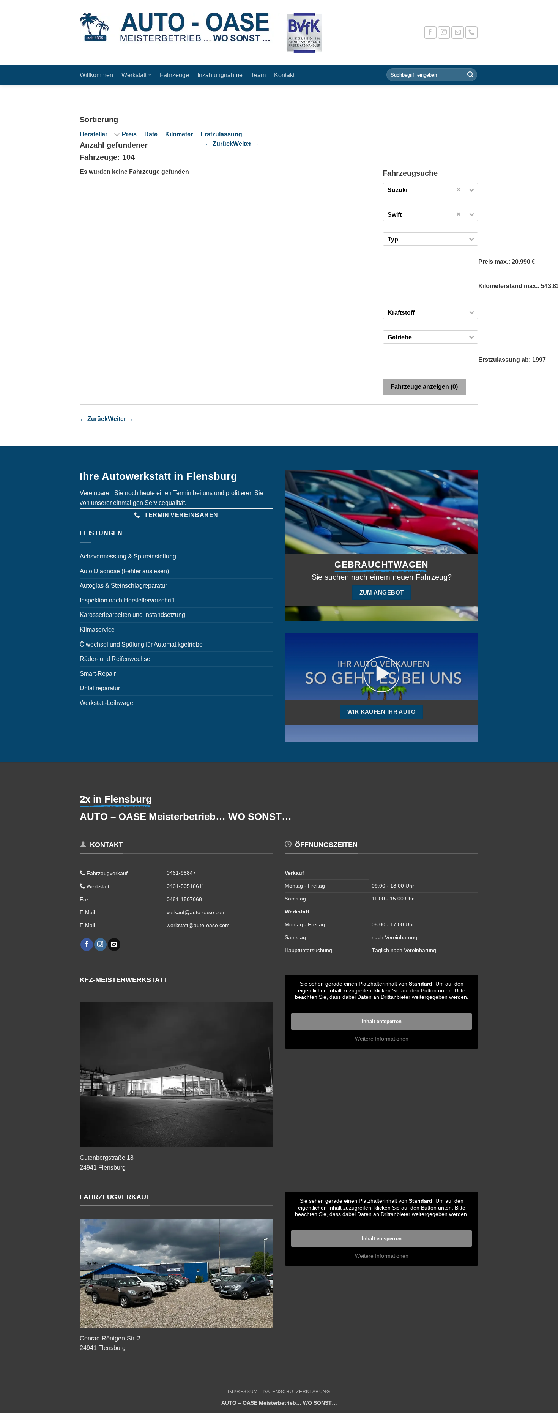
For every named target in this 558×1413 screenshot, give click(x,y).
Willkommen (96, 75)
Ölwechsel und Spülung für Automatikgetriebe (141, 644)
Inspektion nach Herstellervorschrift (127, 600)
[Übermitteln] (470, 74)
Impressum (243, 1391)
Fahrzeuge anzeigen (424, 386)
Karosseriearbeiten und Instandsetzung (132, 615)
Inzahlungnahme (220, 75)
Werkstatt (134, 75)
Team (258, 75)
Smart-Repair (98, 673)
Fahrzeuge (174, 75)
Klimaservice (97, 629)
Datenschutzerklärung (296, 1391)
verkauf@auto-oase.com (196, 912)
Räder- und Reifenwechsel (116, 659)
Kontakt (284, 75)
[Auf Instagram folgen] (444, 32)
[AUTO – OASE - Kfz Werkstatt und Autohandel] (212, 33)
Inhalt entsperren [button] (382, 1021)
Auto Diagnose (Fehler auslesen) (124, 571)
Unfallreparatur (100, 688)
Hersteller (93, 134)
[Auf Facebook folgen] (430, 32)
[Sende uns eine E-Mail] (457, 32)
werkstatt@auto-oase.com (198, 925)
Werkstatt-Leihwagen (108, 703)
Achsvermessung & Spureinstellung (128, 556)
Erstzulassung (221, 134)
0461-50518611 (186, 886)
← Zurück (219, 143)
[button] (471, 189)
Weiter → (246, 143)
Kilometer (179, 134)
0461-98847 (181, 873)
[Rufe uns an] (471, 32)
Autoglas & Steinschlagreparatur (123, 585)
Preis (129, 134)
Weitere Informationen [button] (381, 1039)
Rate (151, 134)
